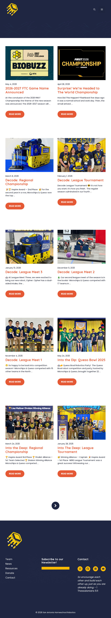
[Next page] (55, 506)
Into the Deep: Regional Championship (24, 450)
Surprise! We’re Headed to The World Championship (78, 90)
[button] (94, 9)
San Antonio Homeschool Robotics (59, 612)
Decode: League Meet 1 (23, 360)
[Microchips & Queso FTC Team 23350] (12, 9)
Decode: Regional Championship (19, 182)
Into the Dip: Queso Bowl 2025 (81, 360)
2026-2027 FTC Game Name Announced (27, 90)
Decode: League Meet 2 (76, 272)
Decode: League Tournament (81, 180)
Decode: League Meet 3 (23, 272)
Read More (15, 114)
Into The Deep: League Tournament (76, 450)
